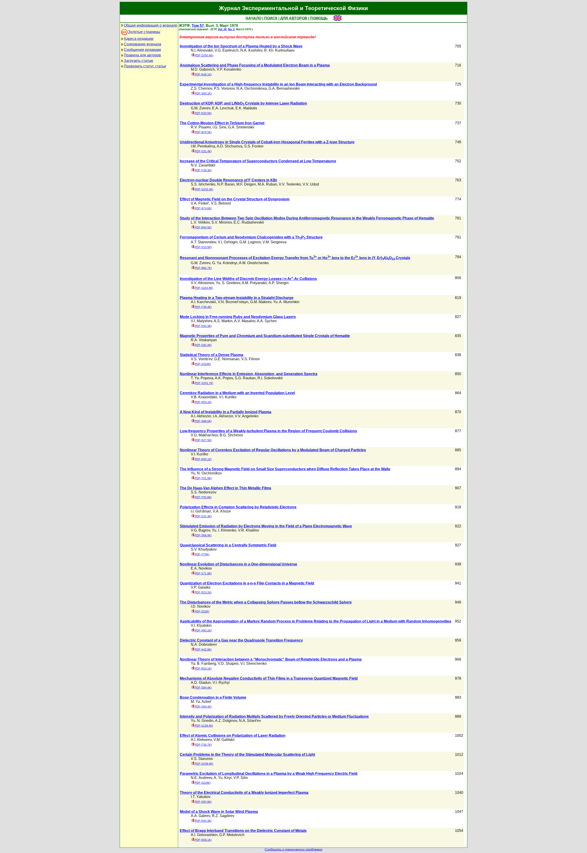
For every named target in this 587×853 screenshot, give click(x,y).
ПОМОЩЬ (319, 18)
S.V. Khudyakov (204, 549)
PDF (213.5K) (203, 247)
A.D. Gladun (201, 682)
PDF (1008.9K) (204, 763)
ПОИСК (270, 18)
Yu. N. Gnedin (202, 721)
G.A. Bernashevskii (284, 88)
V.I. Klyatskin (201, 625)
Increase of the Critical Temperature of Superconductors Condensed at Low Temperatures (258, 161)
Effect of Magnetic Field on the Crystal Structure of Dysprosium (234, 199)
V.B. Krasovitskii (204, 397)
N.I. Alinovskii (202, 50)
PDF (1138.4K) (204, 725)
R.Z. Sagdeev (223, 816)
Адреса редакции (138, 39)
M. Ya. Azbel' (201, 701)
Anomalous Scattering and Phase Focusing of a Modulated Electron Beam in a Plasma (255, 65)
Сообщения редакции (142, 50)
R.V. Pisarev (201, 127)
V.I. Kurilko (227, 397)
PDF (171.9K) (203, 573)
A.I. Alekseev (201, 740)
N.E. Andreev (201, 778)
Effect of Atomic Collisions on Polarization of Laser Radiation (232, 735)
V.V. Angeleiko (246, 416)
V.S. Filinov (250, 359)
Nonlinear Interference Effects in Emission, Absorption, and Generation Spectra (248, 374)
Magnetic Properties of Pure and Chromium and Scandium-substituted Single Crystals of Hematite (265, 336)
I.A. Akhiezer (223, 416)
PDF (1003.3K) (204, 189)
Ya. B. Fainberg (203, 663)
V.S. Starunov (202, 759)
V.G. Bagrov (200, 530)
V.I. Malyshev (201, 321)
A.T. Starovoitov (203, 242)
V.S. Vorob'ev (201, 359)
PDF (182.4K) (203, 345)
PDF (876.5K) (203, 132)
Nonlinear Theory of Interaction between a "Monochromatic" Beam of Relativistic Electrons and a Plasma (271, 659)
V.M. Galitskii (224, 740)
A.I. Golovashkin (204, 835)
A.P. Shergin (279, 283)
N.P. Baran (226, 184)
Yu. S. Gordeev (228, 283)
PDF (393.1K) (203, 93)
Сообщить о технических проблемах (293, 849)
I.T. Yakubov (200, 797)
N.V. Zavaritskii (203, 165)
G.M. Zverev (200, 108)
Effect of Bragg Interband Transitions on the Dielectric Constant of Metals (243, 831)
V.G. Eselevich (226, 50)
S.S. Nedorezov (203, 492)
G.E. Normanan (226, 359)
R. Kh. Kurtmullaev (279, 50)
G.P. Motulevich (231, 835)
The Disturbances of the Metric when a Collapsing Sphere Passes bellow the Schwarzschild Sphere (266, 602)
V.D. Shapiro (228, 663)
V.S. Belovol (221, 203)
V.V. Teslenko (290, 184)
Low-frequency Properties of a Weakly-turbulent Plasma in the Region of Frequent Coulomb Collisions (268, 431)
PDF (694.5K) (203, 227)
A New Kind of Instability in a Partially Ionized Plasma (225, 412)
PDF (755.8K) (203, 497)
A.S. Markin (223, 321)
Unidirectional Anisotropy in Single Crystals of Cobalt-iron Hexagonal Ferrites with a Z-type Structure (267, 142)
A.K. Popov (224, 378)
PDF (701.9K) (203, 478)
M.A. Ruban (267, 184)
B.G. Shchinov (231, 435)
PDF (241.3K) (203, 516)
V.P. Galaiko (200, 587)
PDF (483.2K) (203, 630)
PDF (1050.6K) (204, 55)
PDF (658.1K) (203, 840)
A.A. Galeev (200, 816)
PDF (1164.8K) (204, 288)
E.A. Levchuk (223, 108)
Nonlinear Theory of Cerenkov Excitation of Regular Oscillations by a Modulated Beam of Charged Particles (273, 450)
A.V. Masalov (244, 321)
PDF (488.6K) (203, 421)
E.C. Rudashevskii (249, 222)
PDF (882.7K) (203, 268)
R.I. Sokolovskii (270, 378)
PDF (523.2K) (203, 592)
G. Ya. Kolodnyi (224, 263)
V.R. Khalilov (248, 530)
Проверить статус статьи (145, 66)
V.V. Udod (311, 184)
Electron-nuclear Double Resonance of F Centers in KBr (228, 180)
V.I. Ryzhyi (221, 682)
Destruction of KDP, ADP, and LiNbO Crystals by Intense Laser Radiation (243, 103)
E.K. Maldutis (246, 108)
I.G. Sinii (219, 127)
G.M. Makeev (260, 302)
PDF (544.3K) (203, 821)
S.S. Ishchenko (203, 184)
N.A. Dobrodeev (204, 644)
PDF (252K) (202, 611)
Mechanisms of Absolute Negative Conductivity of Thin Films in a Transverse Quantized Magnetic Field (269, 678)
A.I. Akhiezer (201, 416)
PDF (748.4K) (203, 307)
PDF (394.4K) (203, 687)
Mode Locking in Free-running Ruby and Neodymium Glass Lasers (238, 317)
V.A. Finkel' (200, 203)
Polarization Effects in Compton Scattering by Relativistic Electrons (238, 507)
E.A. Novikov (201, 568)
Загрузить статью (138, 61)
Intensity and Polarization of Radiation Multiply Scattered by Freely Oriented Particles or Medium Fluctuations (274, 716)
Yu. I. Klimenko (224, 530)
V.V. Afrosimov (202, 283)
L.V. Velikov (200, 222)
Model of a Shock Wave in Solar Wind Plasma (219, 812)
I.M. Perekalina (203, 146)
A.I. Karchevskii (203, 302)
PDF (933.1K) (203, 668)
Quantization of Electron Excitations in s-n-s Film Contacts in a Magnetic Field (247, 583)
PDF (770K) (202, 554)
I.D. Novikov (200, 606)
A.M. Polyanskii (254, 283)
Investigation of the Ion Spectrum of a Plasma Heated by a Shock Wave (241, 46)
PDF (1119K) (202, 782)
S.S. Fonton (253, 146)
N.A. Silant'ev (250, 721)
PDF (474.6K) (203, 208)
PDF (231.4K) (203, 151)
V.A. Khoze (222, 511)
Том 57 (198, 26)
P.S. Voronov (224, 88)
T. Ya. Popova (202, 378)
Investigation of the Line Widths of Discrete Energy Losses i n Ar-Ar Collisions (248, 279)
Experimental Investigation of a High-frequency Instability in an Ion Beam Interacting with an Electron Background (278, 84)
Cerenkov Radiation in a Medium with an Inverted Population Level (237, 393)
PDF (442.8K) (203, 649)
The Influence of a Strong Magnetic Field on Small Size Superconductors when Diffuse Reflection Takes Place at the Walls (285, 469)
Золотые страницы (144, 32)
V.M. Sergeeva (274, 242)
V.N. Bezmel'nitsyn (233, 302)
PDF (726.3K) (203, 170)
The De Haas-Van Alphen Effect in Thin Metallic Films (225, 488)
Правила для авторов (142, 55)
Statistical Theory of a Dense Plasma (211, 355)
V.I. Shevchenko (253, 663)
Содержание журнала (142, 44)
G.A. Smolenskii (241, 127)
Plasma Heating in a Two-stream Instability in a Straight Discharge (237, 298)
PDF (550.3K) (203, 326)
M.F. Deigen (246, 184)
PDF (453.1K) (203, 402)
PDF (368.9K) (203, 535)
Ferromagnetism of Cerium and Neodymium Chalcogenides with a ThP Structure (251, 237)
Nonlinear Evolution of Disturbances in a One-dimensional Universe (238, 564)
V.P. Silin (240, 778)
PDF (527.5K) (203, 440)
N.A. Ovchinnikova (251, 88)
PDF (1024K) (203, 364)
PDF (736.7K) (203, 744)
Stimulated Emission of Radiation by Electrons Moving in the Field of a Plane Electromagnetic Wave (266, 526)
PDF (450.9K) (203, 801)
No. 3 (231, 29)
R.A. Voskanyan (204, 340)
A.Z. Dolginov (226, 721)
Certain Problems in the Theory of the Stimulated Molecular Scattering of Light (247, 754)
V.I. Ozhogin (228, 242)
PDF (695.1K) (203, 459)
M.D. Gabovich (203, 69)
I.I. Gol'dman (201, 511)
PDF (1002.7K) (204, 383)
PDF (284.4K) (203, 706)
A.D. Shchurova (229, 146)
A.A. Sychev (267, 321)
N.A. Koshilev (251, 50)
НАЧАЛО (253, 18)
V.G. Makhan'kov (204, 435)
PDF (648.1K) (203, 74)
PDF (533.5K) (203, 113)
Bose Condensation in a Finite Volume (213, 697)
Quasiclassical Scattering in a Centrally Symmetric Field (228, 545)
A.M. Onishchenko (254, 263)
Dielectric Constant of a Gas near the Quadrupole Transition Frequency (241, 640)
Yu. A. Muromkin (286, 302)
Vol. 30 (222, 29)
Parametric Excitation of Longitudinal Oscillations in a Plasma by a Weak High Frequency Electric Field (268, 773)
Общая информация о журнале (150, 25)
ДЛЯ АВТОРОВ (293, 18)
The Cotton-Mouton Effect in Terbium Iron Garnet (222, 123)
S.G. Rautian (245, 378)
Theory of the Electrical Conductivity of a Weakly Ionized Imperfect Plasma (244, 793)
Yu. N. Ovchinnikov (206, 473)
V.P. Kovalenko (229, 69)
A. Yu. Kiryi (223, 778)
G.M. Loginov (250, 242)
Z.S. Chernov (201, 88)
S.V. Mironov (221, 222)
